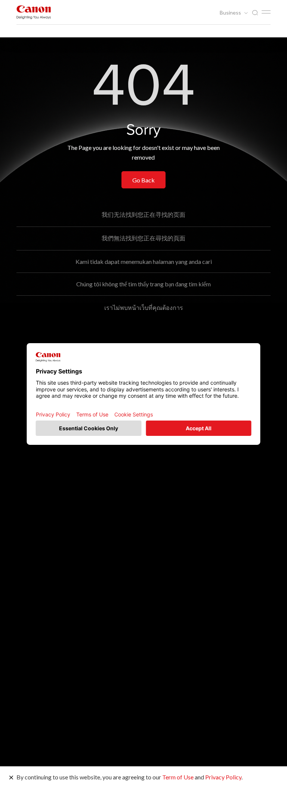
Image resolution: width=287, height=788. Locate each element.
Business (231, 13)
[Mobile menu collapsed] (266, 11)
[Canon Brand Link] (33, 12)
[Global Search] (255, 13)
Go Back (143, 180)
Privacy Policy (223, 777)
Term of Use (178, 777)
